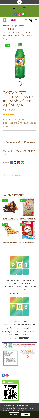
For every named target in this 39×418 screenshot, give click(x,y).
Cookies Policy (20, 410)
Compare (30, 142)
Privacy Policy (7, 410)
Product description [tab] (12, 175)
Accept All (25, 414)
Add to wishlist (12, 142)
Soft (7, 154)
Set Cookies (14, 414)
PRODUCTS (21, 151)
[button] (25, 20)
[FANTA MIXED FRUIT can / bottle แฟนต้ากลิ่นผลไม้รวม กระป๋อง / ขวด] (19, 61)
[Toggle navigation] (36, 20)
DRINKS (31, 151)
